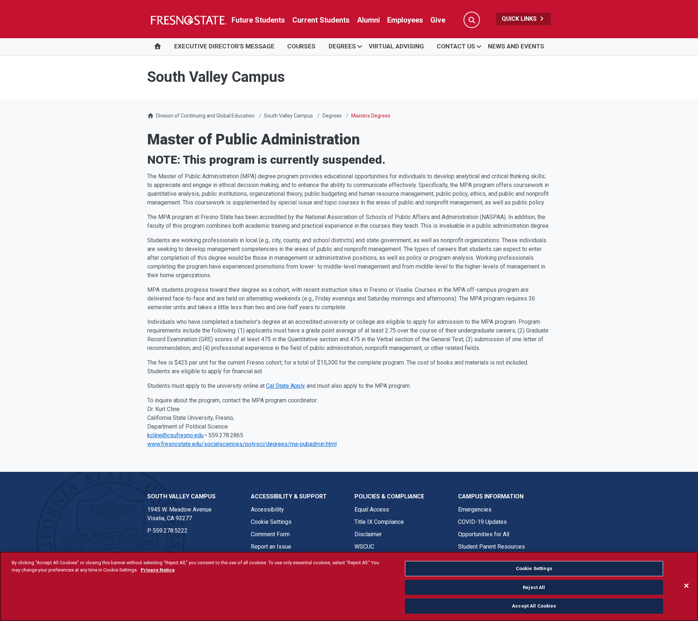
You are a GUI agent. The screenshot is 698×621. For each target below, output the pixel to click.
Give (437, 20)
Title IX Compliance (379, 521)
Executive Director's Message (224, 46)
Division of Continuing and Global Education (205, 116)
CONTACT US (456, 46)
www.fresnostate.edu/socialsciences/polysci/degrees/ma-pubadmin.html (242, 444)
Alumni (368, 20)
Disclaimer (368, 534)
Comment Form (270, 534)
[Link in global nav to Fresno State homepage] (188, 20)
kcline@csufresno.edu (175, 435)
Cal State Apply (285, 385)
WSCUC (364, 546)
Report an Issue (271, 546)
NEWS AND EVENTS (516, 46)
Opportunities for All (483, 534)
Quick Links (520, 18)
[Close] (686, 586)
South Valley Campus (288, 116)
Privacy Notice (158, 570)
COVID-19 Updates (482, 521)
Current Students (321, 20)
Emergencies (475, 509)
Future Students (258, 20)
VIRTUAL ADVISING (396, 46)
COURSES (301, 46)
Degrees (332, 116)
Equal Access (371, 509)
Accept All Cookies (534, 606)
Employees (405, 20)
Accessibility (267, 509)
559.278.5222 (170, 530)
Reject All (534, 587)
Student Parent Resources (491, 546)
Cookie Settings (271, 521)
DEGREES (342, 46)
